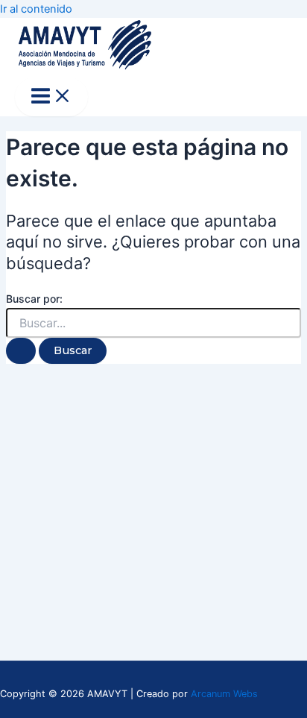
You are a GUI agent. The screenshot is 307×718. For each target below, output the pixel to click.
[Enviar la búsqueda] (21, 351)
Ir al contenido (36, 9)
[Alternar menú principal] (51, 97)
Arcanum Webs (224, 693)
